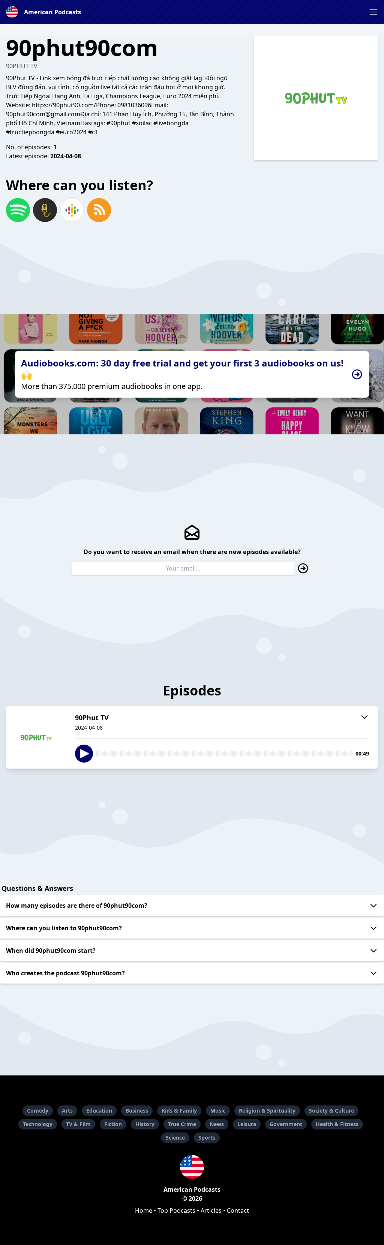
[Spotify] (18, 210)
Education (99, 1110)
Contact (238, 1210)
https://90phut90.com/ (64, 105)
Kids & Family (179, 1110)
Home (143, 1210)
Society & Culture (331, 1110)
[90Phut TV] (36, 737)
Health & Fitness (337, 1124)
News (217, 1124)
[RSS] (99, 210)
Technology (37, 1124)
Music (217, 1110)
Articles (211, 1210)
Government (286, 1124)
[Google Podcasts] (72, 210)
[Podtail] (45, 210)
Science (175, 1137)
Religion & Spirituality (267, 1110)
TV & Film (78, 1124)
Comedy (37, 1110)
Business (137, 1110)
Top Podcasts (176, 1210)
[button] (373, 12)
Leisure (246, 1124)
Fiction (113, 1124)
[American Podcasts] (192, 1167)
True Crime (182, 1124)
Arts (67, 1110)
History (144, 1124)
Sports (206, 1137)
